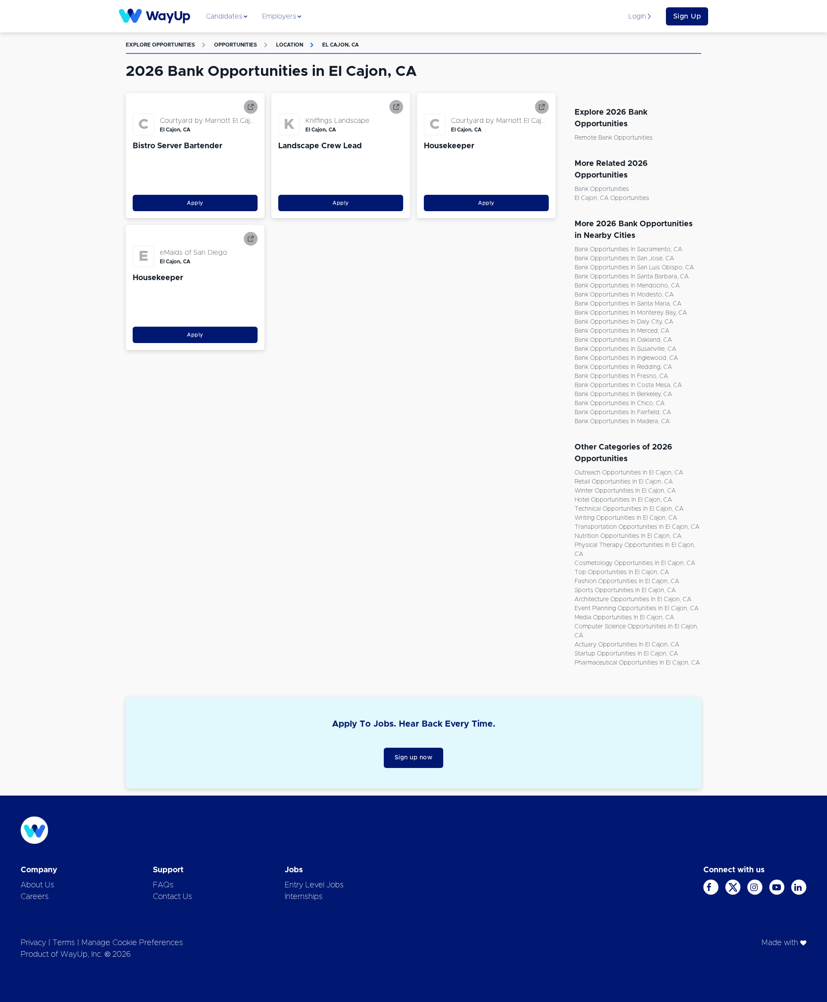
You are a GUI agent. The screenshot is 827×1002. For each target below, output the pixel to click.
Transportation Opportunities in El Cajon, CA (637, 527)
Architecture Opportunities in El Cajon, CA (633, 599)
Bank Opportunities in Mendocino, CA (627, 286)
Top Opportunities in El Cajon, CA (622, 572)
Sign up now (414, 758)
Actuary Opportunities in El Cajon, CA (627, 645)
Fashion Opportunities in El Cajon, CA (627, 581)
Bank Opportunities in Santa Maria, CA (628, 304)
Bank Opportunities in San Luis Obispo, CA (634, 268)
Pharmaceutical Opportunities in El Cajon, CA (637, 663)
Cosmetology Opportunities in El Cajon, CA (635, 563)
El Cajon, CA (340, 44)
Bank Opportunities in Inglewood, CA (626, 358)
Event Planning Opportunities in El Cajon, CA (637, 609)
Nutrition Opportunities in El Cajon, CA (628, 536)
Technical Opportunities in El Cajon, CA (629, 509)
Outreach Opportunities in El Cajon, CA (629, 473)
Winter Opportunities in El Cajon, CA (625, 491)
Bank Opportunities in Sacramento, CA (628, 250)
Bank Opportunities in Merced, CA (622, 331)
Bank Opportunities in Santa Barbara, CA (632, 277)
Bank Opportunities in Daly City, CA (624, 322)
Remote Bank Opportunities (614, 138)
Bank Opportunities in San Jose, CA (624, 259)
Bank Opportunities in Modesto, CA (624, 295)
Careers (35, 897)
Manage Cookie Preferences (132, 943)
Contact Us (172, 897)
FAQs (163, 885)
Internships (304, 897)
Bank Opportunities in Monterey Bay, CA (631, 313)
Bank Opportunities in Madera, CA (622, 421)
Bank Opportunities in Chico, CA (620, 403)
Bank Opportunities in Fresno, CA (621, 376)
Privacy (33, 943)
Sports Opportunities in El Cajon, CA (625, 590)
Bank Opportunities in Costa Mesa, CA (628, 385)
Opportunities (235, 44)
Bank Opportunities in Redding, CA (623, 367)
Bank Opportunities (602, 189)
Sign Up (687, 16)
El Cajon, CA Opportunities (612, 198)
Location (289, 44)
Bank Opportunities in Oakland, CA (623, 340)
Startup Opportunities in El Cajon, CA (626, 654)
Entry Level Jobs (314, 885)
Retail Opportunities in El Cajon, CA (624, 482)
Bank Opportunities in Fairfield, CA (623, 412)
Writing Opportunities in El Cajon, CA (626, 518)
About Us (37, 885)
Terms (64, 943)
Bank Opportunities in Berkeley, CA (623, 394)
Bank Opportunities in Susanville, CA (625, 349)
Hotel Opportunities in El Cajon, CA (623, 500)
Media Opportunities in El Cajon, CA (624, 618)
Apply (195, 203)
